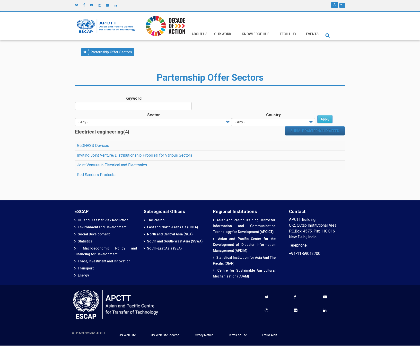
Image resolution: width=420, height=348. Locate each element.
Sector (153, 115)
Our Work (222, 34)
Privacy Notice (203, 335)
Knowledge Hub (256, 34)
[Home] (107, 26)
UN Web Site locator (165, 335)
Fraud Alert (269, 335)
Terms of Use (237, 335)
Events (312, 34)
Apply (325, 119)
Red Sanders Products (96, 174)
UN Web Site (127, 335)
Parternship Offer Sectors (111, 52)
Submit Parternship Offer (314, 131)
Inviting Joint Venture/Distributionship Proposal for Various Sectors (134, 155)
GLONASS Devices (93, 145)
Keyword (133, 98)
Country (273, 115)
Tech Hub (288, 34)
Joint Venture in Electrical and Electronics (112, 165)
